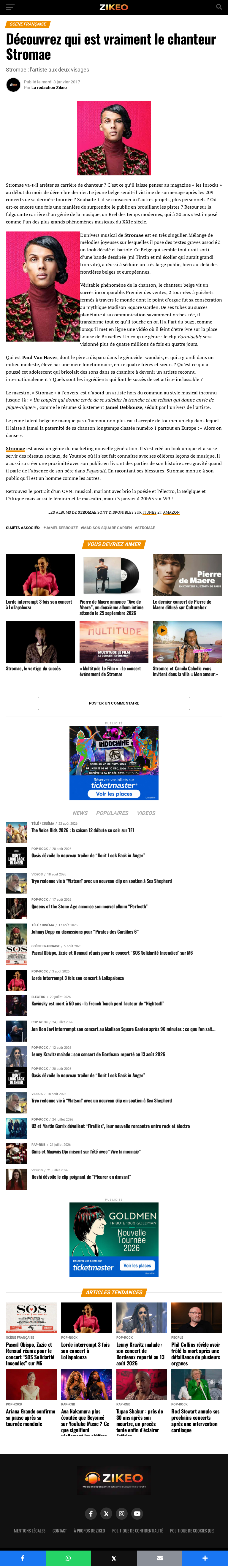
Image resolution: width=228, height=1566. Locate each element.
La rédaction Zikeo (49, 87)
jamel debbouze (62, 528)
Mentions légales (29, 1530)
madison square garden (107, 528)
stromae (146, 528)
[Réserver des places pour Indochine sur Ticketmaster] (114, 761)
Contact (60, 1530)
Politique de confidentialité (137, 1530)
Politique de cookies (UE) (192, 1530)
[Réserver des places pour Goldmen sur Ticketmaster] (114, 1238)
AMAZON (171, 512)
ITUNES (149, 512)
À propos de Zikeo (89, 1530)
